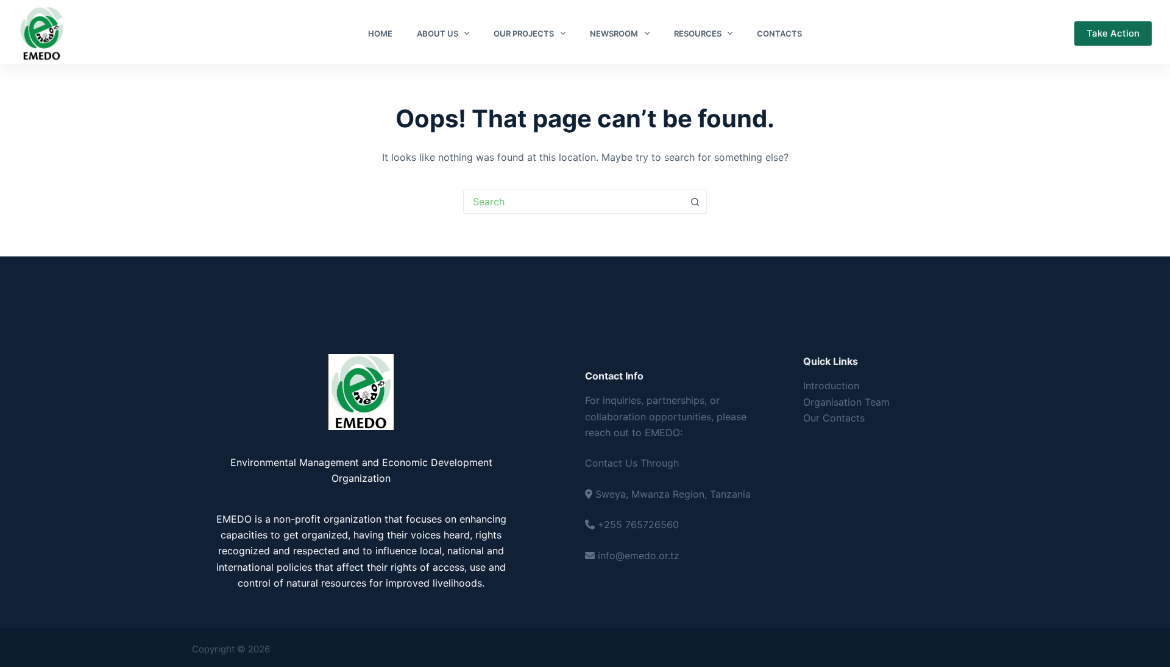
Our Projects (524, 33)
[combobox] (573, 201)
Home (380, 33)
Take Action (1113, 33)
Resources (698, 33)
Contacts (779, 33)
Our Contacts (834, 418)
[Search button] (694, 201)
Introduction (831, 385)
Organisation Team (846, 402)
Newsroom (614, 33)
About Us (437, 33)
